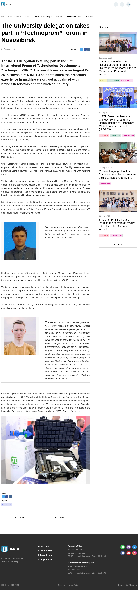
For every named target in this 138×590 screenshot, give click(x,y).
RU (128, 4)
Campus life (45, 559)
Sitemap (61, 585)
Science (103, 80)
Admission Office (75, 546)
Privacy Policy (73, 585)
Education (104, 135)
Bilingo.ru (133, 585)
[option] (45, 450)
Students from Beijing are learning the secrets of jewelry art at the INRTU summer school (117, 224)
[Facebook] (85, 49)
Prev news (19, 518)
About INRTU (45, 550)
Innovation (6, 504)
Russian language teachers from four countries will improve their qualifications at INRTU (117, 174)
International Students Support (81, 563)
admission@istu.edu (76, 553)
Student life (114, 80)
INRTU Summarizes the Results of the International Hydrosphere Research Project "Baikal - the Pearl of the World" (117, 68)
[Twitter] (81, 49)
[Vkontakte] (88, 49)
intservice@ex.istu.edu (77, 566)
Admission (44, 546)
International (126, 80)
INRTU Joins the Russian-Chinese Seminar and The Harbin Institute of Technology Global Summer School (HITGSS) (116, 123)
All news (118, 245)
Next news (60, 518)
